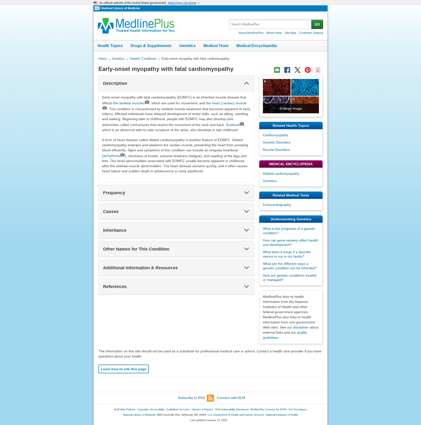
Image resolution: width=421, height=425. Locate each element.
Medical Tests (216, 46)
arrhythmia (111, 156)
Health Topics (110, 46)
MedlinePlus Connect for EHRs (268, 409)
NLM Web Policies (124, 409)
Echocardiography (277, 205)
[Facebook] (287, 70)
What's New (274, 33)
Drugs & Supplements (151, 46)
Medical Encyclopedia (256, 46)
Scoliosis (232, 125)
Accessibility (157, 409)
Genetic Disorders (277, 142)
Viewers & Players (202, 409)
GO (317, 24)
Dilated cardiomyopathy (281, 173)
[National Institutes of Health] (98, 8)
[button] (246, 83)
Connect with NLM (231, 398)
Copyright (142, 409)
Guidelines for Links (178, 409)
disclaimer (301, 327)
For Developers (298, 409)
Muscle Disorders (276, 150)
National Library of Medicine (120, 8)
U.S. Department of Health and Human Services (236, 414)
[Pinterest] (307, 70)
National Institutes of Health (282, 414)
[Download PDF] (318, 70)
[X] (297, 70)
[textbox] (270, 24)
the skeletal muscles (128, 103)
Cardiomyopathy (275, 135)
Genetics (187, 46)
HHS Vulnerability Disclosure (232, 409)
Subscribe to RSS (191, 398)
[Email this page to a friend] (277, 70)
